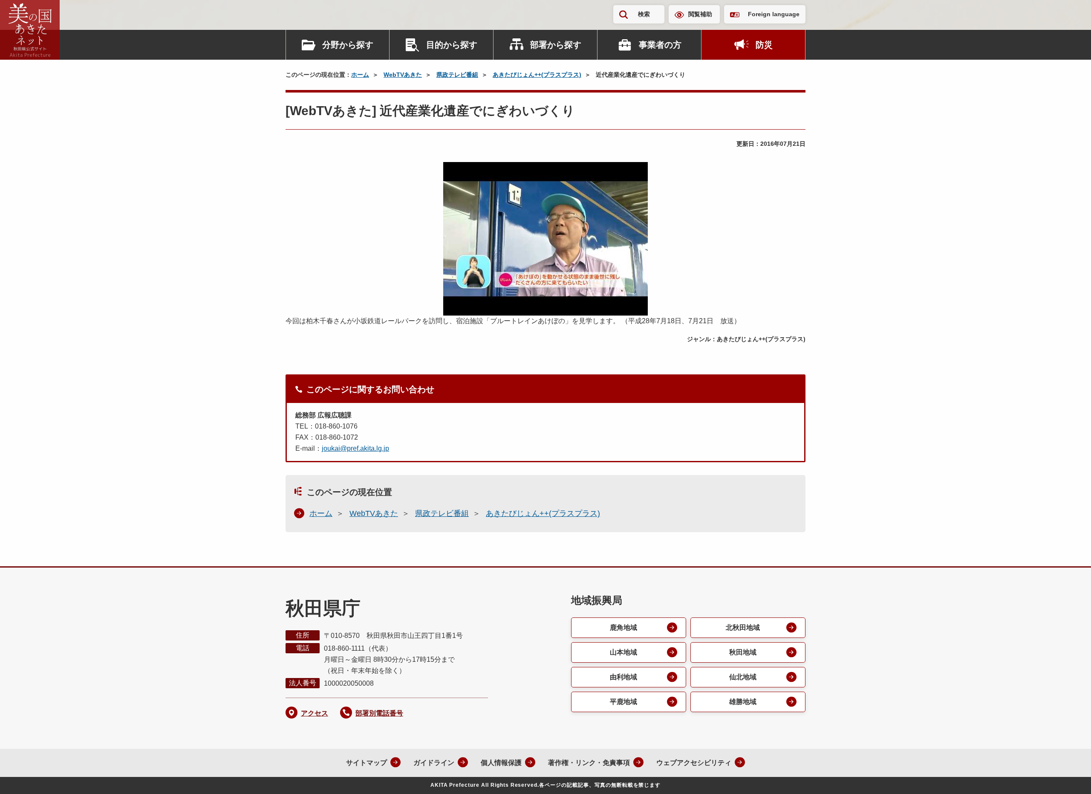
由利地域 (623, 677)
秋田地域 (742, 652)
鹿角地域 (623, 627)
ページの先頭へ (1067, 776)
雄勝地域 (742, 701)
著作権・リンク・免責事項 (589, 762)
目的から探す (451, 44)
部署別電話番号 (379, 713)
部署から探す (555, 44)
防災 (764, 44)
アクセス (314, 713)
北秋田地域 (743, 627)
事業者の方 (660, 44)
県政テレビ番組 (457, 74)
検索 (644, 14)
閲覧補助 (700, 14)
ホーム (360, 74)
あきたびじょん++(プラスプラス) (537, 74)
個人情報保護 (501, 762)
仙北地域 (742, 677)
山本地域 (623, 652)
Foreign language (773, 14)
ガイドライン (433, 762)
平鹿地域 (623, 701)
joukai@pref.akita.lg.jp (355, 448)
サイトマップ (366, 762)
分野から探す (347, 44)
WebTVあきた (403, 74)
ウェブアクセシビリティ (693, 762)
